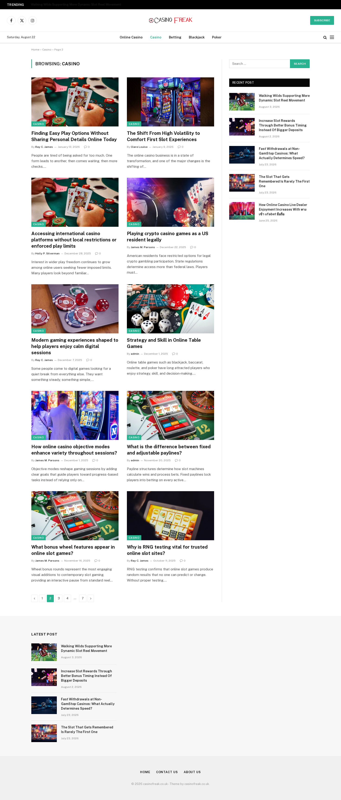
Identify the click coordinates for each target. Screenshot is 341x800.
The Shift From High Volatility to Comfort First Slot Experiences (163, 136)
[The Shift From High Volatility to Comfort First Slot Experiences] (170, 101)
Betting (175, 37)
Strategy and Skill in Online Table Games (164, 343)
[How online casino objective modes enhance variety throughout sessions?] (75, 415)
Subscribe (322, 20)
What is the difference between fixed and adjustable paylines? (169, 450)
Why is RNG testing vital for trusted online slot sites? (167, 550)
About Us (192, 772)
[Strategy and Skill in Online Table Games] (170, 308)
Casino (155, 37)
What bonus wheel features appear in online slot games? (73, 550)
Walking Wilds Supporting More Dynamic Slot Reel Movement (284, 98)
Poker (217, 37)
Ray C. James (44, 147)
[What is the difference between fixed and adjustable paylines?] (170, 415)
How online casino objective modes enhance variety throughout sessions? (74, 450)
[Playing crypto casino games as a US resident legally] (170, 202)
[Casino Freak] (170, 20)
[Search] (325, 37)
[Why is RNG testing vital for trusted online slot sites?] (170, 515)
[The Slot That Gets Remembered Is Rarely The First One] (242, 183)
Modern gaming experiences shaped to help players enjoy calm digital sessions (74, 346)
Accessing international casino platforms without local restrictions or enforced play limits (73, 240)
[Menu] (332, 37)
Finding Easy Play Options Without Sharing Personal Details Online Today (74, 136)
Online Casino (131, 37)
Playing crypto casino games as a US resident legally (167, 237)
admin (135, 353)
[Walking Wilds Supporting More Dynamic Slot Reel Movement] (242, 102)
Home (35, 49)
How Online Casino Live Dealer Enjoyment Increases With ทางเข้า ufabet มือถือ (283, 209)
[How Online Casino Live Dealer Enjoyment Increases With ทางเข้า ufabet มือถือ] (242, 211)
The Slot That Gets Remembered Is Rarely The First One (284, 181)
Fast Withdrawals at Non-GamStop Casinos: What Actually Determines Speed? (282, 153)
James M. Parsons (143, 247)
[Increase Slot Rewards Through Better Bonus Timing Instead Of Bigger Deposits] (242, 127)
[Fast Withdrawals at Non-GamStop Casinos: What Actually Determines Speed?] (242, 155)
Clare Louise (139, 147)
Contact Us (167, 772)
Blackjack (197, 37)
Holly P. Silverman (47, 253)
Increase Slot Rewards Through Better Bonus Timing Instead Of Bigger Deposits (89, 4)
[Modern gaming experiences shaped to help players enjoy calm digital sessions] (75, 308)
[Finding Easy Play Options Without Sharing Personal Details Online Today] (75, 101)
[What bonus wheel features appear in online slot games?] (75, 515)
